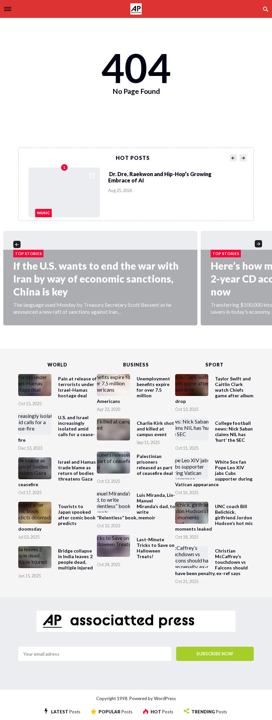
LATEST (65, 711)
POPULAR (115, 711)
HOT (162, 711)
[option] (138, 190)
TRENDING (209, 711)
